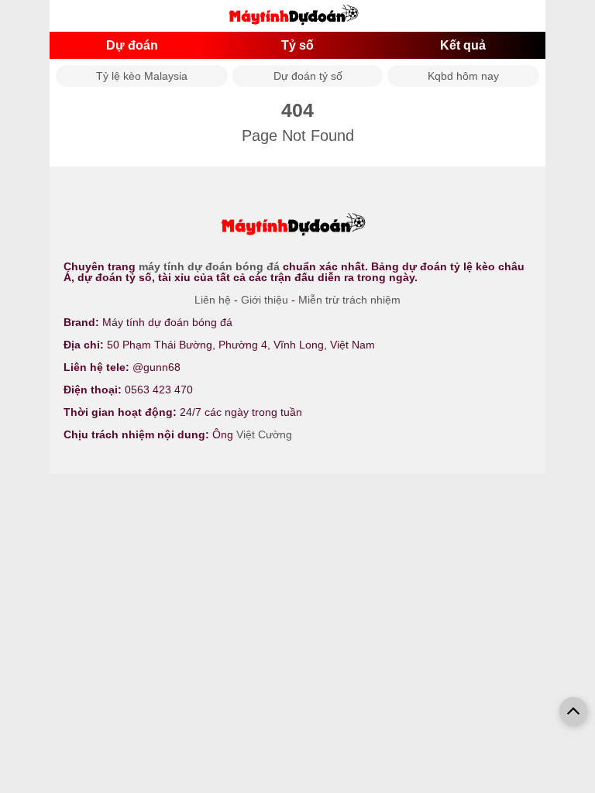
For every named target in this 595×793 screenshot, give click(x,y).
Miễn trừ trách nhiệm (349, 299)
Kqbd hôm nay (463, 76)
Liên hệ (212, 299)
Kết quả (463, 45)
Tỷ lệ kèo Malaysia (141, 76)
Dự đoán (132, 45)
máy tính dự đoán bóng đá (209, 266)
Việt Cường (264, 434)
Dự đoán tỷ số (307, 76)
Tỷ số (297, 45)
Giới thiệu (264, 299)
